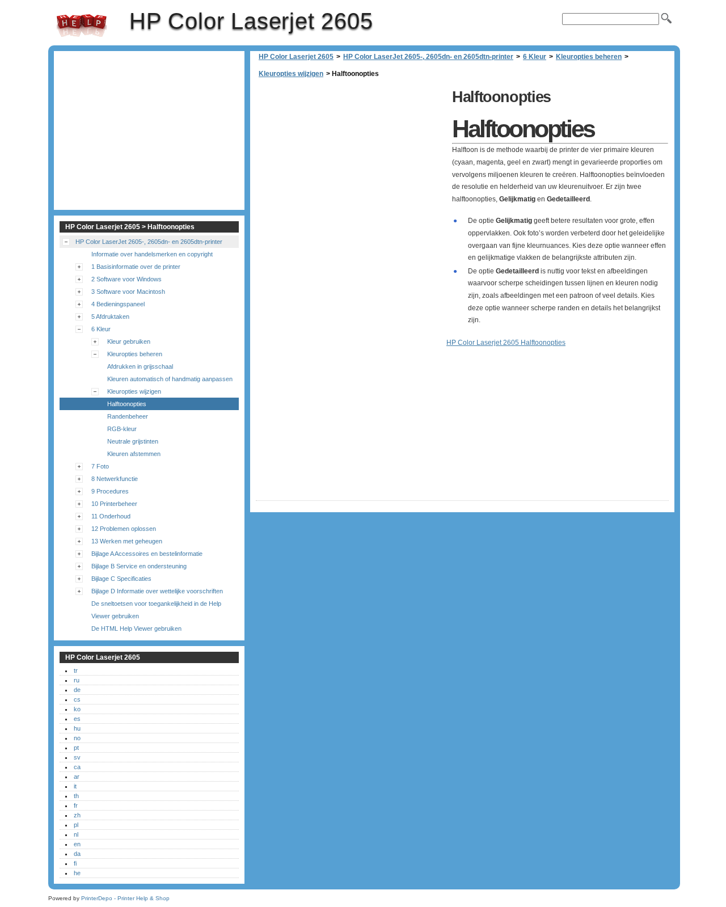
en (77, 844)
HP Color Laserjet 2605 (82, 25)
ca (77, 766)
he (77, 873)
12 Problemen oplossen (123, 528)
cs (77, 699)
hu (77, 728)
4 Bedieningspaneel (118, 304)
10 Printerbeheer (114, 503)
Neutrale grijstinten (132, 441)
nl (76, 834)
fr (76, 805)
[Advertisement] (351, 164)
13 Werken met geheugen (126, 541)
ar (76, 776)
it (75, 786)
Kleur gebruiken (128, 341)
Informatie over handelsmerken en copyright (152, 254)
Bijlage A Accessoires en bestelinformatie (146, 553)
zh (77, 815)
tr (76, 670)
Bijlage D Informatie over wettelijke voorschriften (157, 591)
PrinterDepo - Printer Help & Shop (125, 898)
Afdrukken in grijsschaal (140, 366)
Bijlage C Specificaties (121, 578)
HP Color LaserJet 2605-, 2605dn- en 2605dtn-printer (428, 57)
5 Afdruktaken (110, 316)
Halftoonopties (126, 403)
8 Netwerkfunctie (114, 478)
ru (76, 680)
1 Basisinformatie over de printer (135, 266)
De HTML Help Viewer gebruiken (136, 628)
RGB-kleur (122, 428)
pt (76, 747)
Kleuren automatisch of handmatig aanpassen (170, 379)
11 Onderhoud (110, 516)
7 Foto (100, 466)
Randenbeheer (127, 416)
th (76, 795)
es (77, 718)
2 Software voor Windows (126, 279)
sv (77, 757)
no (77, 738)
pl (76, 824)
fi (75, 863)
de (77, 689)
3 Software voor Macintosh (128, 291)
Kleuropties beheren (589, 57)
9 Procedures (110, 491)
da (77, 853)
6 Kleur (534, 57)
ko (77, 709)
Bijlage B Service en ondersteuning (139, 566)
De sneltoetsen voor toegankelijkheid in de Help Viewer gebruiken (156, 609)
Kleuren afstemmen (134, 453)
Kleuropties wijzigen (291, 74)
